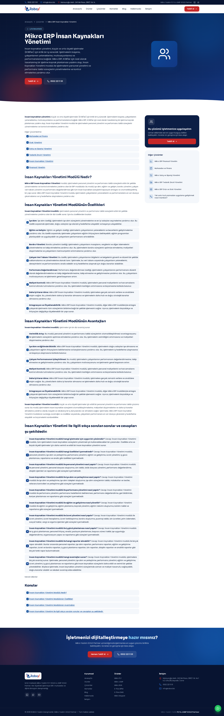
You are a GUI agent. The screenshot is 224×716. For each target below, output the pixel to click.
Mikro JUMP (118, 682)
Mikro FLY (118, 678)
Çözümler (101, 9)
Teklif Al (190, 8)
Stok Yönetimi (35, 142)
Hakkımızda (135, 9)
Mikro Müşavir (119, 696)
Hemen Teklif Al (98, 654)
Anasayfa (77, 9)
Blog (124, 9)
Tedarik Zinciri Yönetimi (40, 155)
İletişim (148, 9)
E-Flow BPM (118, 689)
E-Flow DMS (119, 692)
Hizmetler (114, 9)
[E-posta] (39, 695)
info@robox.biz (49, 2)
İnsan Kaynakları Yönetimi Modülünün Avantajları (52, 605)
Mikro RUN (118, 685)
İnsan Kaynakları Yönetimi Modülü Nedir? (48, 592)
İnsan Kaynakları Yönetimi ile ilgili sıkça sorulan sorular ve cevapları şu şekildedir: (66, 611)
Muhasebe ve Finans (38, 136)
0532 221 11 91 (33, 2)
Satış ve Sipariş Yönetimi (40, 149)
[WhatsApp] (198, 2)
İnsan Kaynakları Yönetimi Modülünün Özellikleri (51, 599)
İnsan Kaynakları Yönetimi (41, 161)
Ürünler (89, 9)
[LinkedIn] (195, 2)
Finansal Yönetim (37, 167)
